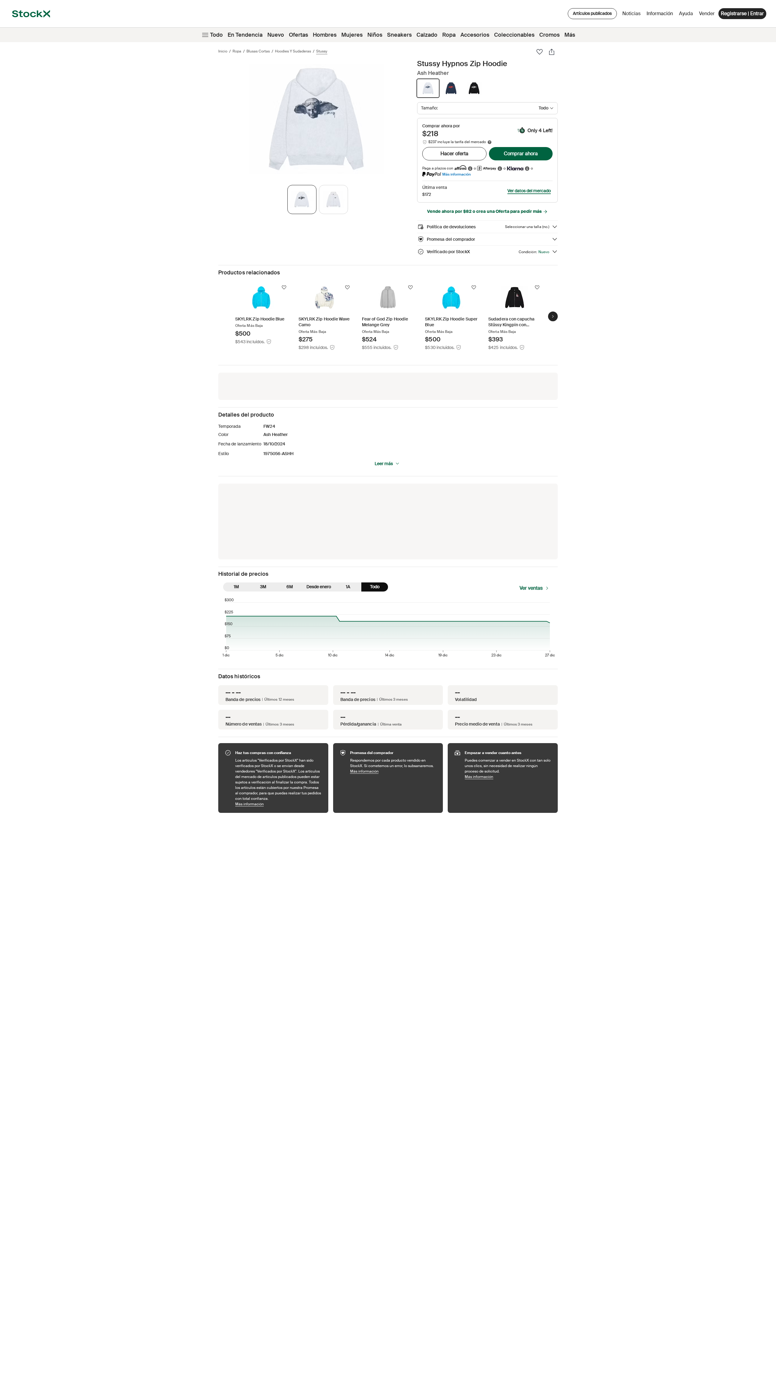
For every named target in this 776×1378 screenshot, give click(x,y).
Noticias (631, 13)
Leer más (384, 463)
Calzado (426, 35)
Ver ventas (531, 588)
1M (236, 586)
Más (569, 35)
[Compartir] (552, 52)
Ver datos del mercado (529, 190)
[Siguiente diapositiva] (553, 316)
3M (263, 586)
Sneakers (399, 35)
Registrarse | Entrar (742, 13)
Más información (456, 174)
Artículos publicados (592, 13)
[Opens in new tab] (470, 168)
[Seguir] (284, 287)
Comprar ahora (521, 153)
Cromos (549, 35)
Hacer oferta (454, 153)
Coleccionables (514, 35)
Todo (216, 35)
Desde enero (318, 586)
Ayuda (686, 13)
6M (289, 586)
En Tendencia (245, 35)
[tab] (301, 199)
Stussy (321, 51)
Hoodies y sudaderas (293, 51)
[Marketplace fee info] (489, 142)
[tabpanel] (316, 119)
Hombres (324, 35)
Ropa (449, 35)
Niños (374, 35)
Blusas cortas (258, 51)
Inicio (222, 51)
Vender (707, 13)
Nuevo (275, 35)
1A (348, 586)
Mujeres (352, 35)
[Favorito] (540, 52)
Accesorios (474, 35)
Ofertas (298, 35)
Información (660, 15)
